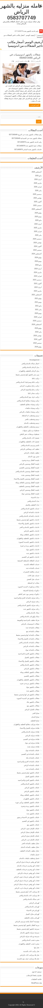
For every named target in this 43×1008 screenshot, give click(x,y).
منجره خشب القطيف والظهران (29, 944)
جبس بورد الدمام (33, 456)
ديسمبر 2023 (37, 280)
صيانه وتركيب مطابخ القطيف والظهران (26, 724)
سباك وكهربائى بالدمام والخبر (29, 616)
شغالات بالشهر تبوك (32, 687)
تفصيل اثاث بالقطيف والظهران (29, 442)
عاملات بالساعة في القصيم (30, 754)
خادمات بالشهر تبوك (32, 549)
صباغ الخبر (35, 713)
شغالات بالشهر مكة (33, 702)
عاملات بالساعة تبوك (32, 750)
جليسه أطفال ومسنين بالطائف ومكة (27, 482)
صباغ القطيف (34, 721)
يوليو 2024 (38, 257)
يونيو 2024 (38, 261)
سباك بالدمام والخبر (32, 613)
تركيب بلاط (35, 378)
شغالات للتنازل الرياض (32, 709)
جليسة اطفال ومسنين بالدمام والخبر (27, 471)
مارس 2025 (38, 228)
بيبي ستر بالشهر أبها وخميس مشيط (27, 375)
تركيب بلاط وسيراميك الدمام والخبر (27, 382)
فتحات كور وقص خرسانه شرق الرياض (26, 881)
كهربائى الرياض (34, 903)
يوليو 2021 (38, 298)
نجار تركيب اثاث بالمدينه (31, 951)
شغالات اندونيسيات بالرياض (30, 624)
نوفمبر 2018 (37, 335)
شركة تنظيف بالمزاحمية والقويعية (28, 620)
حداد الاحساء (35, 497)
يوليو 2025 (38, 213)
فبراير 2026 (38, 187)
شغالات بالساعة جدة (32, 628)
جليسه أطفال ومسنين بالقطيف (29, 486)
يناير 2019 (38, 332)
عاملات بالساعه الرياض (31, 765)
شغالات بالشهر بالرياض (21, 61)
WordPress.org (36, 983)
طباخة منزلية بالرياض (32, 735)
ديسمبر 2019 (37, 321)
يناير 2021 (38, 309)
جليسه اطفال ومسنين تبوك (30, 494)
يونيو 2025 (38, 216)
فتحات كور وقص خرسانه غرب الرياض (27, 888)
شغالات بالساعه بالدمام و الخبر (29, 642)
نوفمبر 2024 (37, 242)
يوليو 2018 (38, 347)
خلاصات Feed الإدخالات (34, 975)
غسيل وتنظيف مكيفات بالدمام (29, 858)
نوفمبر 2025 (37, 198)
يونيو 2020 (38, 313)
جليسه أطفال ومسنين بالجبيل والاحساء (26, 479)
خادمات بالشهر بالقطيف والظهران (28, 538)
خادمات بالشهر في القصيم (30, 557)
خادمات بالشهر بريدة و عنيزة (29, 546)
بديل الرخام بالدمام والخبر (30, 367)
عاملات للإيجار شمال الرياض (30, 832)
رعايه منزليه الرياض (32, 602)
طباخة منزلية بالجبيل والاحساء (29, 728)
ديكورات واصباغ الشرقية (31, 590)
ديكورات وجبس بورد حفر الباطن (28, 594)
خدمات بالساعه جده (32, 568)
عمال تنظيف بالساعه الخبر (30, 843)
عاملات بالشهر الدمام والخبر (30, 784)
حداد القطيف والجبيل (32, 505)
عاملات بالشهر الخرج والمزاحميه (28, 780)
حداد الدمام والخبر (33, 501)
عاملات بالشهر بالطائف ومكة (29, 795)
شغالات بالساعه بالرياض (31, 646)
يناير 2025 (38, 235)
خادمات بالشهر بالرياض (31, 531)
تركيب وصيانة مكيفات (32, 408)
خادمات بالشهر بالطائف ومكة (29, 535)
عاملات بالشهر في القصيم (30, 821)
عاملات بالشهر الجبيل (32, 776)
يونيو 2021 (38, 302)
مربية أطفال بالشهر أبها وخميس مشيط (26, 925)
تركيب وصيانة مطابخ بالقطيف (29, 404)
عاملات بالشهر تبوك (32, 810)
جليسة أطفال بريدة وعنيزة (30, 460)
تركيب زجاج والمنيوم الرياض (30, 389)
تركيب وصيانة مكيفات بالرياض (29, 412)
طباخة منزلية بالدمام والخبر (30, 732)
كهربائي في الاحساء (32, 910)
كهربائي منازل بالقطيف (31, 918)
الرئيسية (40, 35)
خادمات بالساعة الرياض (31, 512)
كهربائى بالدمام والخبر (32, 907)
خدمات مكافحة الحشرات (31, 572)
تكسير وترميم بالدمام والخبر (30, 445)
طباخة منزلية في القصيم (31, 739)
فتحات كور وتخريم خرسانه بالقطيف (27, 869)
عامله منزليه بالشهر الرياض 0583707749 (21, 12)
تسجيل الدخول (37, 972)
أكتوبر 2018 (38, 339)
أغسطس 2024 (37, 254)
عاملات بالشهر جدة (33, 814)
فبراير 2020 (38, 317)
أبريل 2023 (38, 287)
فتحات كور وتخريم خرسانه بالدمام (28, 866)
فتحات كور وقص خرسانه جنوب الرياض (26, 877)
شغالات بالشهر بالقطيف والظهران (28, 680)
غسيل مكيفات (34, 854)
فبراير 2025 (38, 231)
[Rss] (23, 1002)
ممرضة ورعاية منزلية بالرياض (29, 936)
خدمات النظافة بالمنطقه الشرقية (28, 561)
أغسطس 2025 (37, 209)
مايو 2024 (38, 265)
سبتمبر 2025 (37, 205)
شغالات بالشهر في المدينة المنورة (28, 698)
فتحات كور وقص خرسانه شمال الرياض (26, 884)
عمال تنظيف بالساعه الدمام (30, 847)
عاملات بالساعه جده (32, 769)
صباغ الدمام (35, 717)
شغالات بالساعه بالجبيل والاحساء (28, 639)
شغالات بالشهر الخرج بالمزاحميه (28, 654)
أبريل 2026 (38, 179)
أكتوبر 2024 (38, 246)
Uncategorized (34, 360)
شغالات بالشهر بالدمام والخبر (29, 665)
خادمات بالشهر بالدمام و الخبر (29, 527)
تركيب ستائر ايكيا (33, 393)
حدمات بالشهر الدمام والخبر (30, 509)
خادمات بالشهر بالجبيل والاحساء (28, 523)
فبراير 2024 (38, 276)
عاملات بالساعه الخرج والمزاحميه (28, 761)
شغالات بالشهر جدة (33, 691)
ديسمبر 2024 (37, 239)
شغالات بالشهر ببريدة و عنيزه (29, 683)
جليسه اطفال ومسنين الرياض (29, 490)
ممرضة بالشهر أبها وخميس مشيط (28, 929)
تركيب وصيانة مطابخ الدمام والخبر (28, 401)
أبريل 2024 (38, 269)
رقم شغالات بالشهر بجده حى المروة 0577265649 (25, 134)
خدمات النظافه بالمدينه (31, 564)
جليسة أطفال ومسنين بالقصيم (29, 468)
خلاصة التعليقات (36, 979)
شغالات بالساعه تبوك (32, 650)
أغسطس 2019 (37, 324)
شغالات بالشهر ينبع (33, 706)
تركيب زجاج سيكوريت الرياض (29, 386)
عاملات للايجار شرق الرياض (30, 836)
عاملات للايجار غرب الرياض (30, 840)
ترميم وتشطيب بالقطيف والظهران (27, 427)
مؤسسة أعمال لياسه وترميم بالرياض (27, 921)
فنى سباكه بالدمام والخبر (31, 899)
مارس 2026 (38, 183)
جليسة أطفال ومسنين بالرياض (29, 464)
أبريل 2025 (38, 224)
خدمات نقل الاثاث (33, 575)
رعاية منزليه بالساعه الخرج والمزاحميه (26, 598)
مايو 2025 (38, 220)
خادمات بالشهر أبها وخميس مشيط (28, 520)
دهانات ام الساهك (33, 583)
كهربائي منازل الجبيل (32, 914)
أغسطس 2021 (37, 295)
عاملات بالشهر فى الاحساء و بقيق (28, 817)
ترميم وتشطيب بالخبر (32, 419)
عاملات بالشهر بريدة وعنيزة (30, 806)
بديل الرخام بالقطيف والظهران (29, 371)
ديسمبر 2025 (37, 194)
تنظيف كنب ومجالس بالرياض (29, 449)
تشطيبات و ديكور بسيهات (30, 430)
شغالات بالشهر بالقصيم (31, 676)
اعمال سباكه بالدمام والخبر (30, 363)
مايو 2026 (38, 176)
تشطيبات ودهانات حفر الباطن (29, 434)
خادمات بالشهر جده (32, 553)
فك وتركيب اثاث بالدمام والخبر (29, 895)
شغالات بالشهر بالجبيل (32, 657)
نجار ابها (36, 947)
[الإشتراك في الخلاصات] (1, 49)
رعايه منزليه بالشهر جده (31, 609)
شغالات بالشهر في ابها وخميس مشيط (26, 695)
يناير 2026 (38, 190)
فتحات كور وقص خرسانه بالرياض (28, 873)
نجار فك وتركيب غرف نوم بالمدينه (28, 959)
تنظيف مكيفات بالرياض (31, 453)
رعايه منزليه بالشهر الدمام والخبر (28, 605)
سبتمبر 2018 (37, 343)
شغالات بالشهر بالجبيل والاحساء (29, 661)
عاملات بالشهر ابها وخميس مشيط (28, 773)
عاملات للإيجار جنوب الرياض (30, 828)
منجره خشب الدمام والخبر (30, 940)
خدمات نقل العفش (33, 579)
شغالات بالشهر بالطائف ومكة (29, 672)
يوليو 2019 (38, 328)
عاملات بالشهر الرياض (32, 788)
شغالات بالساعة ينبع (32, 631)
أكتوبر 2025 (38, 202)
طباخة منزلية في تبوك (32, 743)
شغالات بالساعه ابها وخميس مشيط (27, 635)
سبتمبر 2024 (37, 250)
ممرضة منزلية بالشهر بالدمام (29, 933)
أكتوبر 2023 (38, 283)
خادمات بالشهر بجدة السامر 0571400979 (28, 149)
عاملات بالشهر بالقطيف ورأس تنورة (27, 802)
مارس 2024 (38, 272)
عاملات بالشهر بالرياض (31, 791)
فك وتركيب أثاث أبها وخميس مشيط (27, 892)
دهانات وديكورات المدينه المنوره (28, 587)
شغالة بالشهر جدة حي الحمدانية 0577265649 (27, 138)
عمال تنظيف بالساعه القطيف (29, 851)
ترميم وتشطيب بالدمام (31, 423)
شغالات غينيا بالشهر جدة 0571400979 (29, 146)
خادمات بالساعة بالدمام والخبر (29, 516)
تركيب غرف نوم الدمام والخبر (29, 397)
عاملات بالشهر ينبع (33, 825)
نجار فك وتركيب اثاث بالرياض (29, 955)
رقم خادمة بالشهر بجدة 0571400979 (26, 31)
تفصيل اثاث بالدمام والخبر (30, 438)
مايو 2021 (38, 306)
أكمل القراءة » (34, 105)
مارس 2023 (38, 291)
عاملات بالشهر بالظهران (31, 799)
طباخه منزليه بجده (33, 747)
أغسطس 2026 (37, 172)
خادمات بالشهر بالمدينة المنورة (29, 542)
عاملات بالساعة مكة (32, 758)
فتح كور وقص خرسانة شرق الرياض (27, 862)
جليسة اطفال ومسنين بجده (30, 475)
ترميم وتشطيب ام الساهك (30, 416)
